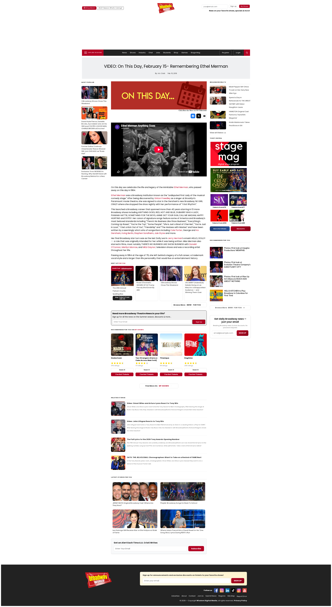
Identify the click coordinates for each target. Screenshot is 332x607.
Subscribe (196, 548)
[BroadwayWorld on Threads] (239, 590)
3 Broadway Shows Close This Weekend (93, 96)
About (184, 596)
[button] (247, 53)
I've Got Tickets (122, 374)
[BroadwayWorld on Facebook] (216, 590)
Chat (151, 52)
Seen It (122, 370)
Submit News (211, 596)
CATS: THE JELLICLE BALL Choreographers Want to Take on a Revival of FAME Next (164, 457)
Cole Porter (176, 230)
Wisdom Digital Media (207, 600)
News (124, 52)
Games (184, 52)
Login (238, 52)
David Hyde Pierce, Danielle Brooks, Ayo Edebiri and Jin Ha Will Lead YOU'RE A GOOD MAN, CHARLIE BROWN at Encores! (94, 119)
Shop (176, 52)
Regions (222, 596)
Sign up (242, 333)
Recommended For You (220, 240)
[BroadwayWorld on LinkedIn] (227, 590)
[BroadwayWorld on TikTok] (233, 590)
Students (167, 52)
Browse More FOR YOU (187, 305)
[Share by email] (204, 116)
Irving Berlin (127, 233)
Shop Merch (90, 8)
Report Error (242, 596)
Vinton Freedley (162, 198)
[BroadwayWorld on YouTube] (244, 590)
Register (225, 52)
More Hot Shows (219, 229)
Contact (192, 596)
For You (122, 263)
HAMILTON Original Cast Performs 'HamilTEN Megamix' (239, 114)
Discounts (241, 229)
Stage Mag (195, 52)
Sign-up (233, 6)
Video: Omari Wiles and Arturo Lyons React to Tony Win (152, 403)
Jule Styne (159, 233)
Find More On (157, 386)
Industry (142, 52)
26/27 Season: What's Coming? (110, 8)
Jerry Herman (175, 238)
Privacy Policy (240, 600)
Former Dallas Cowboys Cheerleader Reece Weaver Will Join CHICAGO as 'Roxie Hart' (93, 144)
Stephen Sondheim (144, 233)
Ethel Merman (181, 187)
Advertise (175, 596)
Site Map (231, 596)
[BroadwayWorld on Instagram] (221, 590)
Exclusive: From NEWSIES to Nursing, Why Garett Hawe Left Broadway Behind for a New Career (93, 169)
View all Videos (217, 132)
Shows (133, 52)
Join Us (200, 596)
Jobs (158, 52)
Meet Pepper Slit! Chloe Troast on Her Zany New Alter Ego (239, 89)
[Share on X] (198, 116)
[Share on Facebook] (193, 116)
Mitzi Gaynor (149, 247)
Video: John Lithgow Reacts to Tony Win (145, 421)
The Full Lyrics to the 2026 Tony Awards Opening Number (153, 439)
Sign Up (238, 580)
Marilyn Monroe (129, 247)
